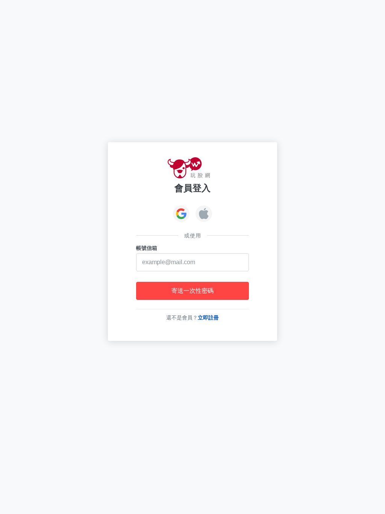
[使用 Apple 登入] (204, 214)
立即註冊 (208, 318)
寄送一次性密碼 (192, 290)
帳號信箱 (146, 248)
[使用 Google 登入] (181, 214)
